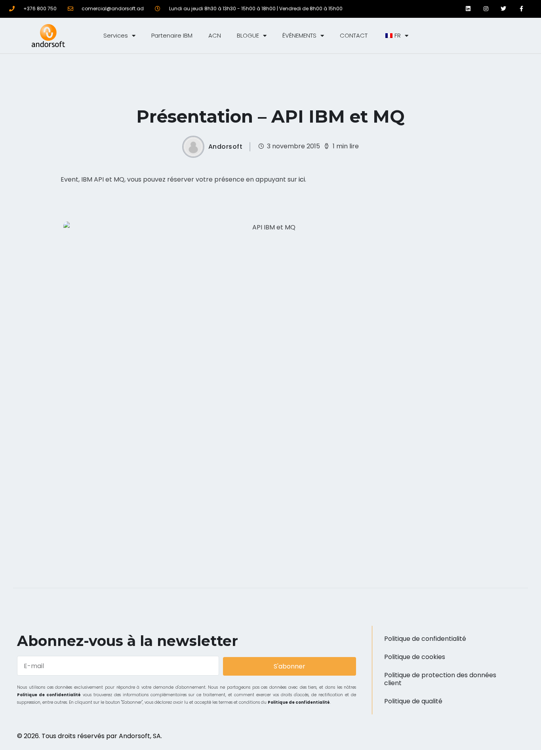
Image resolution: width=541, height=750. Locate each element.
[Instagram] (486, 9)
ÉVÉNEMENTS (299, 35)
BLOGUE (248, 35)
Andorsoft (225, 146)
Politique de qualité (413, 701)
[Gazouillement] (503, 9)
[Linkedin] (468, 9)
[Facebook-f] (521, 9)
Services (115, 35)
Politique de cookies (414, 656)
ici (302, 179)
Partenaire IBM (171, 35)
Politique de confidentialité (49, 695)
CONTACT (354, 35)
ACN (214, 35)
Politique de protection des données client (440, 679)
